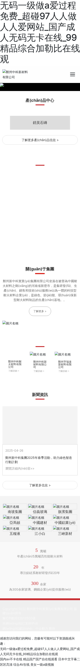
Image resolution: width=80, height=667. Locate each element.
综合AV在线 (21, 664)
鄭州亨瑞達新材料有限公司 (65, 364)
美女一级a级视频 (42, 664)
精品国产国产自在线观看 (40, 659)
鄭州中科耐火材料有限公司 (15, 364)
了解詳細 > (13, 371)
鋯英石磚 (40, 122)
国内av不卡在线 (11, 659)
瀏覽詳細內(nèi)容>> (19, 468)
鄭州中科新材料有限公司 (40, 364)
